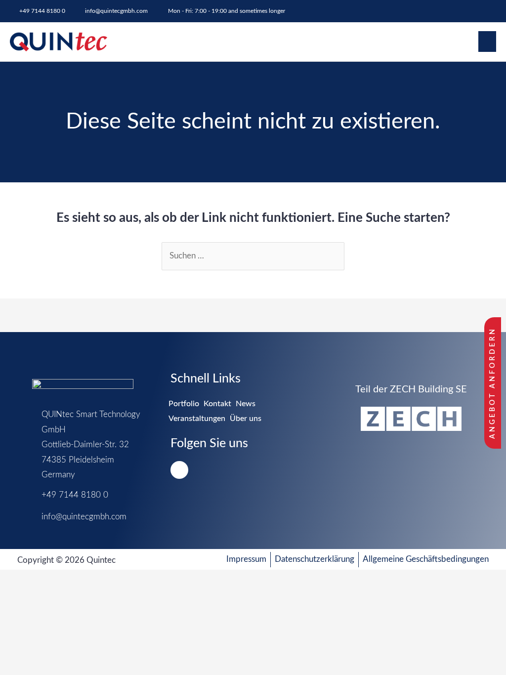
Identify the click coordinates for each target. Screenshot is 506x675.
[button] (487, 41)
